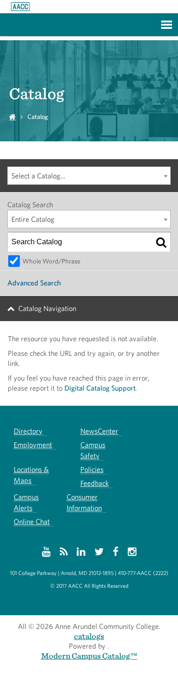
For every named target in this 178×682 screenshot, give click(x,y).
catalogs (89, 636)
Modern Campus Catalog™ (89, 656)
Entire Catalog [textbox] (32, 219)
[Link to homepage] (20, 6)
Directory (28, 431)
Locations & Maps (31, 475)
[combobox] (89, 175)
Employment (33, 444)
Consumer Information (84, 502)
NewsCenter (99, 431)
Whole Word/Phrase (51, 261)
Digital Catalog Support (100, 388)
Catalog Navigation (47, 308)
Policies (92, 469)
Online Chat (32, 521)
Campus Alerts (26, 502)
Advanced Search (34, 283)
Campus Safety (92, 450)
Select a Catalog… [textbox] (38, 176)
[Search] (161, 242)
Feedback (94, 483)
